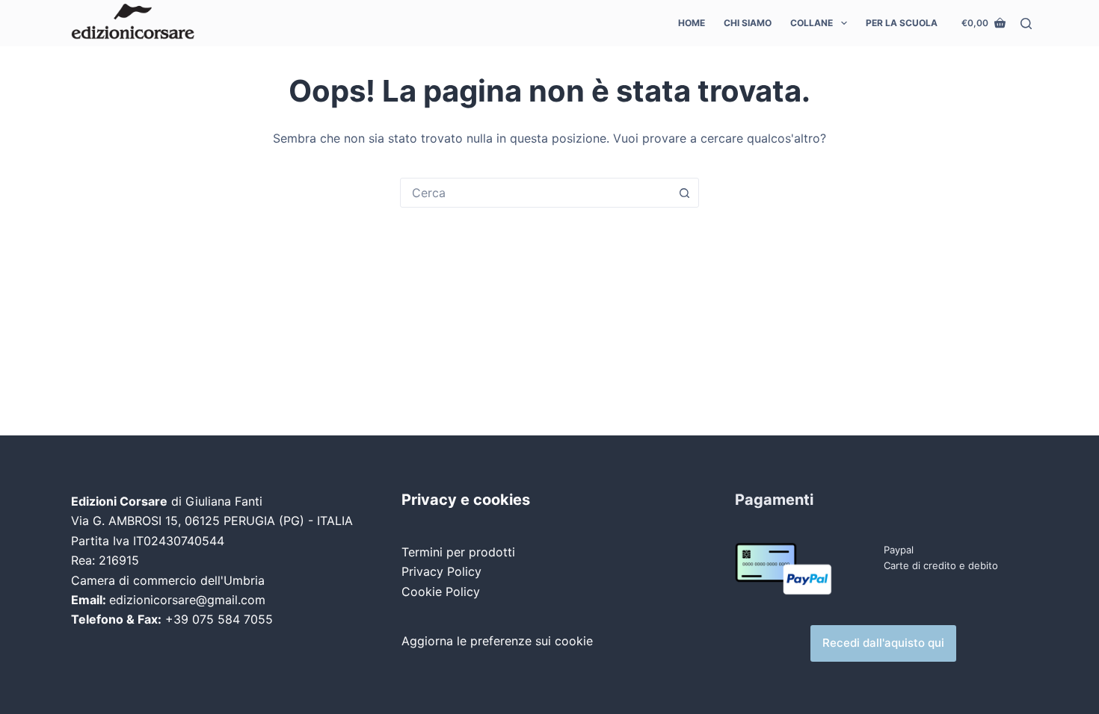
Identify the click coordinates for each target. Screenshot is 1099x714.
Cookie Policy (440, 591)
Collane (811, 22)
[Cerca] (1026, 23)
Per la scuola (902, 22)
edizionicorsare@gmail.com (187, 599)
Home (691, 22)
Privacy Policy (441, 571)
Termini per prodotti (458, 551)
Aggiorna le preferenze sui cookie (497, 640)
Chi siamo (748, 22)
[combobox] (535, 193)
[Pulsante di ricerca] (684, 192)
